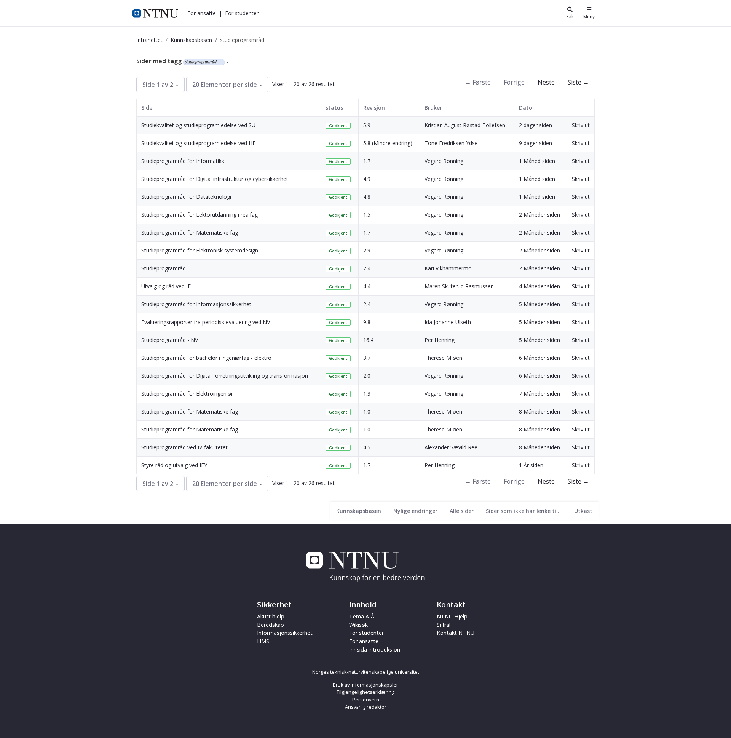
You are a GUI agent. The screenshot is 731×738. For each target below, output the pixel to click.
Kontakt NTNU (455, 632)
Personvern (365, 699)
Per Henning (440, 339)
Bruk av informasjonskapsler (365, 684)
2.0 (366, 375)
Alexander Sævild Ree (451, 447)
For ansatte (363, 641)
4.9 (366, 178)
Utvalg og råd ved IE (166, 286)
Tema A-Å (361, 616)
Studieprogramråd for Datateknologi (186, 196)
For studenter (366, 632)
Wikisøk (358, 624)
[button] (201, 13)
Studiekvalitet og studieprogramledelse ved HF (198, 143)
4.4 (366, 286)
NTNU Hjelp (452, 616)
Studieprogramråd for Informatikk (182, 161)
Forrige (514, 82)
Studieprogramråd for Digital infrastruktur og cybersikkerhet (214, 178)
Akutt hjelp (270, 616)
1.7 (366, 161)
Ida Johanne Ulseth (448, 322)
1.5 (366, 214)
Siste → (578, 82)
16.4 (368, 339)
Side (146, 107)
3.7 (366, 357)
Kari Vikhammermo (448, 268)
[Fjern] (220, 62)
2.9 (366, 250)
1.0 (366, 411)
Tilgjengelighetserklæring (365, 691)
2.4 (366, 268)
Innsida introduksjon (374, 649)
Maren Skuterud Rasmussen (459, 286)
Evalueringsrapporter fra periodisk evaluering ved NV (205, 322)
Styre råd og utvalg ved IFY (174, 465)
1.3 (366, 393)
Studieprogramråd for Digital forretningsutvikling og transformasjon (224, 375)
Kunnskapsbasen (191, 39)
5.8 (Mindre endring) (387, 143)
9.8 (366, 322)
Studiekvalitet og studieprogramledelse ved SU (198, 125)
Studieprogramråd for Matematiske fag (189, 232)
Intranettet (149, 39)
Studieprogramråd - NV (169, 339)
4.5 (366, 447)
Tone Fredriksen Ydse (451, 143)
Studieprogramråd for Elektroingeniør (187, 393)
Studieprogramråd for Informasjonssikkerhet (196, 304)
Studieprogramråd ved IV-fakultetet (184, 447)
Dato (525, 107)
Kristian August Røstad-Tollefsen (465, 125)
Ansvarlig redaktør (365, 706)
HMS (263, 641)
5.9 (366, 125)
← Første (478, 82)
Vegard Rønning (444, 161)
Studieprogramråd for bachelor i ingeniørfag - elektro (206, 357)
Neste (546, 82)
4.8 (366, 196)
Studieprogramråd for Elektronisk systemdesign (199, 250)
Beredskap (270, 624)
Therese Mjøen (443, 357)
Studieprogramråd (163, 268)
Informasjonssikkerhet (285, 632)
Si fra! (443, 624)
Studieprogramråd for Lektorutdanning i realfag (199, 214)
